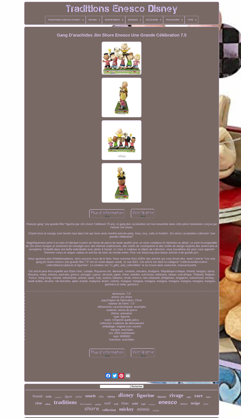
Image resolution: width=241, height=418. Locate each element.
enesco (168, 402)
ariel (135, 403)
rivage (176, 395)
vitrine (111, 396)
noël (107, 403)
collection (109, 410)
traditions (65, 402)
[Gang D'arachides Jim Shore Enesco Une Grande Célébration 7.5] (121, 59)
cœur (189, 397)
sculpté (156, 410)
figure (68, 396)
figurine (145, 395)
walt (116, 404)
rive (38, 403)
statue (208, 397)
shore (91, 409)
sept (143, 404)
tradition (152, 404)
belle (49, 396)
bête (101, 396)
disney (126, 395)
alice (47, 404)
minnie (143, 409)
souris (90, 395)
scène (78, 396)
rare (198, 395)
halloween (86, 404)
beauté (38, 395)
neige (195, 403)
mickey (126, 409)
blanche (162, 396)
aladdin (98, 404)
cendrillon (58, 397)
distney (184, 403)
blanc (125, 403)
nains (205, 404)
